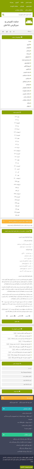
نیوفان (28, 106)
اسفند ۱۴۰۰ (17, 169)
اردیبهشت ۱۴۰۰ (17, 178)
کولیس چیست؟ (27, 428)
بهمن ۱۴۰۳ (17, 116)
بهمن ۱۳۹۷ (17, 202)
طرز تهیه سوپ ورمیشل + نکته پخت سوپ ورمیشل (19, 344)
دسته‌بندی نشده (26, 60)
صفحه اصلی (29, 2)
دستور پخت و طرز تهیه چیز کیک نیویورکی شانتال (19, 354)
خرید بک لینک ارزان (27, 380)
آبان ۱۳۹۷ (17, 206)
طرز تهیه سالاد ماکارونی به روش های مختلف (20, 346)
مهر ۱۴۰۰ (17, 175)
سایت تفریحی (26, 72)
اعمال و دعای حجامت (26, 425)
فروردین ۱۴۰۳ (17, 135)
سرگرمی (28, 78)
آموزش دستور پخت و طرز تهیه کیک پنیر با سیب (17, 231)
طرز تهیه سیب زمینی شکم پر (23, 335)
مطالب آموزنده (14, 6)
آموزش (28, 48)
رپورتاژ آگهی (27, 66)
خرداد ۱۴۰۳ (17, 129)
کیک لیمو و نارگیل (14, 402)
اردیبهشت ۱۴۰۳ (17, 132)
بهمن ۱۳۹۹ (17, 181)
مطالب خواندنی (19, 10)
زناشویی (28, 69)
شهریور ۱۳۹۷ (17, 212)
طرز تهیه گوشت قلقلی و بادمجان (22, 333)
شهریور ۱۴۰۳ (17, 122)
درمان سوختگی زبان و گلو (25, 448)
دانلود (16, 321)
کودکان (22, 6)
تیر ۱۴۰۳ (17, 125)
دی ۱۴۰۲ (17, 141)
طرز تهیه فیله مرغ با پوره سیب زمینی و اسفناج (19, 338)
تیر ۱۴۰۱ (17, 162)
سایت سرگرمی (26, 75)
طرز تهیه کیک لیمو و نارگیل (25, 402)
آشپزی (17, 2)
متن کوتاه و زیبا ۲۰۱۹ (25, 341)
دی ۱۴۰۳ (17, 119)
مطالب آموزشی (26, 88)
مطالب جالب (28, 10)
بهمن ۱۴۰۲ (17, 138)
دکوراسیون (29, 6)
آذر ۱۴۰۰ (17, 172)
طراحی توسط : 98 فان (26, 467)
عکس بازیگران (26, 81)
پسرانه (11, 2)
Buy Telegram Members (26, 372)
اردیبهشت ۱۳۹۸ (17, 193)
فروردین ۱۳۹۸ (17, 196)
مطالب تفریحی (26, 94)
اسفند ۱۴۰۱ (17, 156)
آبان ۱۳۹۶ (17, 215)
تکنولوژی (27, 57)
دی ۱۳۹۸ (17, 187)
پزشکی (28, 51)
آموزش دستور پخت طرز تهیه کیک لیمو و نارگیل (20, 357)
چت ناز (29, 368)
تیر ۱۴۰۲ (17, 144)
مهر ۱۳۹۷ (17, 209)
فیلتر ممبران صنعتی (26, 413)
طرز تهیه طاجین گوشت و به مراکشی (22, 349)
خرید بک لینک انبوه (27, 384)
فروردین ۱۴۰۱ (17, 166)
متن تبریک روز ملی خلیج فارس (24, 451)
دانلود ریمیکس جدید (27, 376)
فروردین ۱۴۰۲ (17, 153)
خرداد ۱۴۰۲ (17, 147)
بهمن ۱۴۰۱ (17, 159)
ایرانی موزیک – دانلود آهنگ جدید (24, 422)
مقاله (22, 2)
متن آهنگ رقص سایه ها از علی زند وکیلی (22, 439)
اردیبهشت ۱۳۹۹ (17, 184)
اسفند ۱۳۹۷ (17, 199)
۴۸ (29, 41)
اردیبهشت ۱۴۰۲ (17, 150)
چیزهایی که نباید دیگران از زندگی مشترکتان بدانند (20, 442)
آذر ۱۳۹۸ (17, 190)
